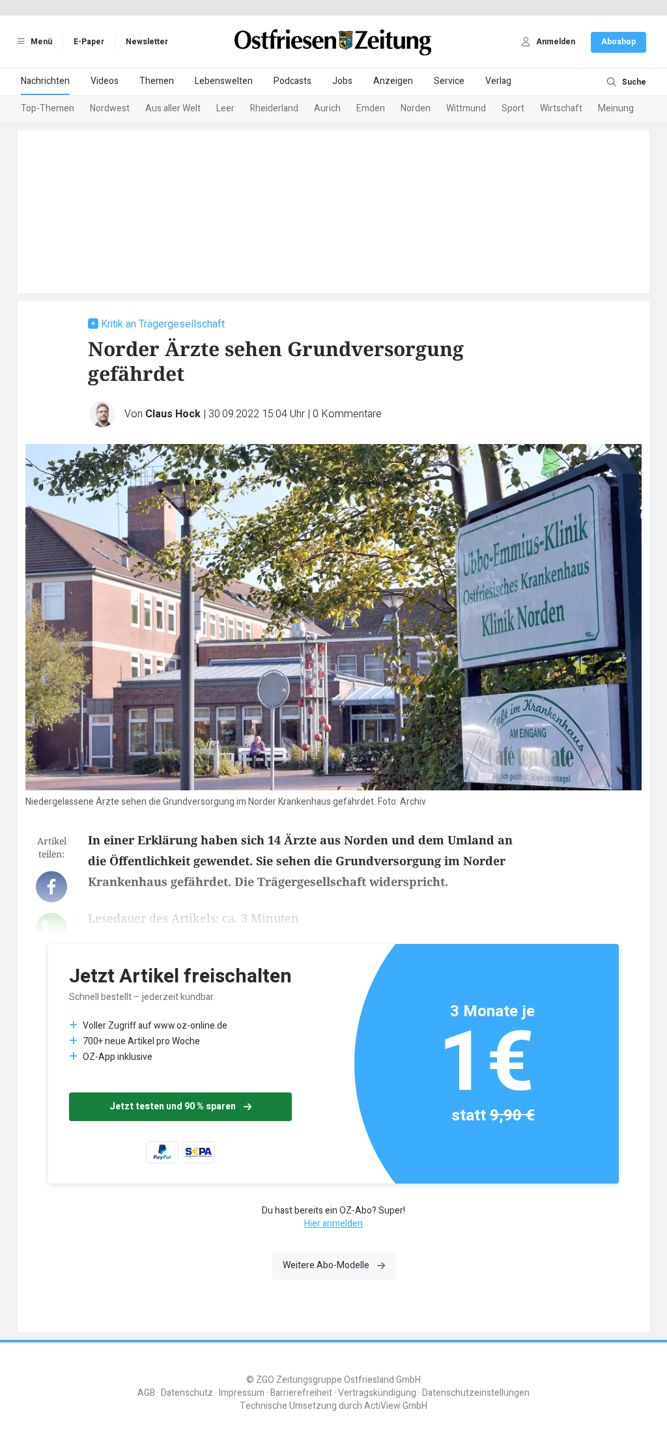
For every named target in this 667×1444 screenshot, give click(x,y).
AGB (146, 1393)
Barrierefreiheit (301, 1393)
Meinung (616, 108)
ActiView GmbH (395, 1406)
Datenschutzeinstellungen (476, 1393)
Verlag (498, 81)
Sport (513, 108)
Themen (156, 81)
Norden (416, 108)
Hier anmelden (333, 1223)
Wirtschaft (561, 108)
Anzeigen (393, 81)
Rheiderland (274, 108)
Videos (105, 81)
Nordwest (110, 108)
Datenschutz (187, 1393)
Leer (225, 108)
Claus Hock (173, 414)
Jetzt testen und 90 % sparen (172, 1106)
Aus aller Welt (173, 108)
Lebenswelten (224, 81)
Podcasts (292, 81)
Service (449, 81)
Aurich (327, 108)
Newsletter (147, 41)
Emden (370, 108)
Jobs (342, 81)
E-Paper (89, 41)
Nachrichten (45, 81)
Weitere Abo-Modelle (326, 1265)
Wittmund (466, 108)
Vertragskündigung (377, 1393)
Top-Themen (47, 108)
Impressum (241, 1393)
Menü (40, 42)
